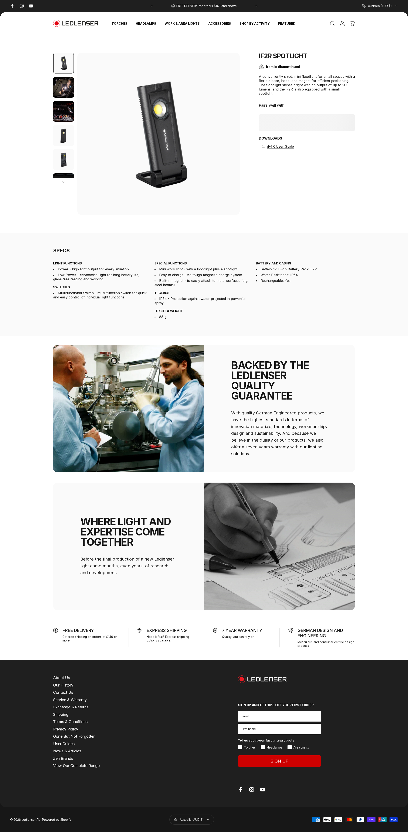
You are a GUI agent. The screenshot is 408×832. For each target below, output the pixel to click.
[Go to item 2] (63, 87)
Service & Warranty (70, 700)
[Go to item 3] (63, 111)
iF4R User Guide (280, 146)
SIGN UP (279, 761)
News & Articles (67, 751)
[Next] (256, 6)
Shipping (60, 714)
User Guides (64, 744)
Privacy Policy (65, 729)
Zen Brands (63, 758)
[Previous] (151, 6)
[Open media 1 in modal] (158, 134)
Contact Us (63, 692)
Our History (63, 685)
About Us (61, 677)
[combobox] (380, 6)
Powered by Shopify (56, 820)
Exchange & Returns (70, 707)
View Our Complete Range (76, 765)
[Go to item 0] (63, 63)
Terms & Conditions (70, 721)
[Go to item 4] (63, 135)
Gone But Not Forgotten (74, 736)
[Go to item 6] (63, 183)
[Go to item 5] (63, 159)
